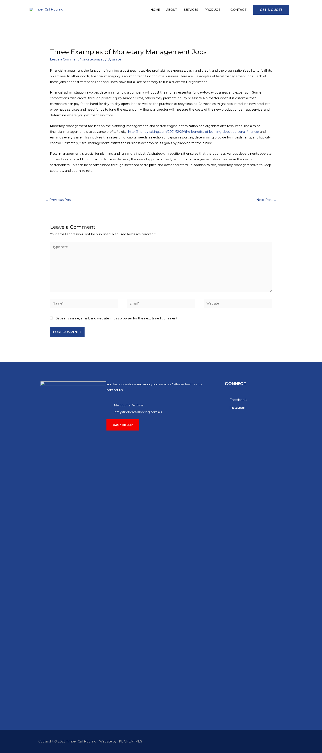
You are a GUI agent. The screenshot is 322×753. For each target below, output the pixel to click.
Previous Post (58, 200)
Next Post (266, 200)
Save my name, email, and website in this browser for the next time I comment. (117, 318)
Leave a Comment (64, 59)
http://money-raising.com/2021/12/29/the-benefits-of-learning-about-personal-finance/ (193, 132)
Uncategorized (93, 59)
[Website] (238, 304)
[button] (122, 425)
